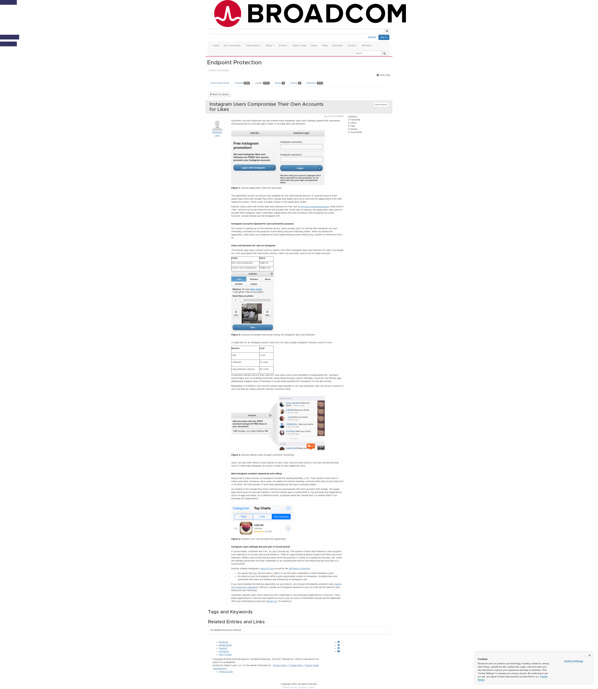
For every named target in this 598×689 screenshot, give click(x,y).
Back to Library (220, 94)
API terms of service (299, 569)
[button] (387, 31)
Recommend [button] (381, 105)
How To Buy (225, 655)
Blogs (279, 83)
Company (224, 651)
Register (372, 37)
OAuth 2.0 (271, 601)
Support (223, 648)
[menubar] (373, 37)
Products (223, 642)
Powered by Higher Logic (299, 687)
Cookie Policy (296, 665)
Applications (225, 645)
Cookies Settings (573, 661)
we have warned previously (315, 207)
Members (314, 83)
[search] (384, 53)
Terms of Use (226, 672)
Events (295, 83)
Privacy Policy (280, 665)
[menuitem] (373, 37)
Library (262, 83)
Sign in (383, 37)
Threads (242, 83)
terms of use (267, 569)
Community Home (219, 83)
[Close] (590, 655)
